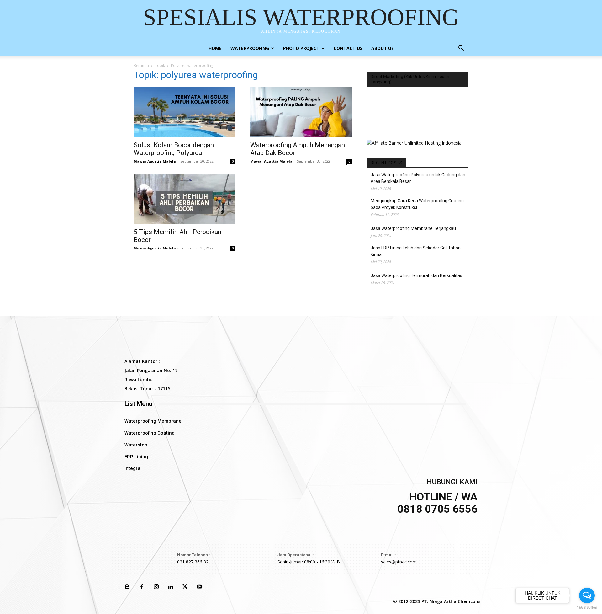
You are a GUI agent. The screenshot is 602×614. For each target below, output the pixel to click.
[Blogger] (127, 587)
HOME (215, 48)
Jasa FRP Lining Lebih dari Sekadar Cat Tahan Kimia (416, 251)
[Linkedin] (170, 587)
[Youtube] (199, 587)
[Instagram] (156, 587)
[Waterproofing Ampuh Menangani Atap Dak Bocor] (301, 112)
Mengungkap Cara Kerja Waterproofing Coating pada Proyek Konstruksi (417, 204)
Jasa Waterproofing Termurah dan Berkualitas (416, 275)
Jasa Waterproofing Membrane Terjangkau (413, 228)
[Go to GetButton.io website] (587, 608)
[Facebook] (141, 587)
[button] (460, 49)
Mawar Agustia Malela (155, 161)
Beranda (141, 65)
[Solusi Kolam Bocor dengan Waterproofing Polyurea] (184, 112)
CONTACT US (348, 48)
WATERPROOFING (249, 48)
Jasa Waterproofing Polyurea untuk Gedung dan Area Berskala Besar (418, 178)
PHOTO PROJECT (301, 48)
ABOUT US (382, 48)
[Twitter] (185, 587)
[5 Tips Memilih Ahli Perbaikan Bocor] (184, 199)
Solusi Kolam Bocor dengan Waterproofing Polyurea (174, 149)
